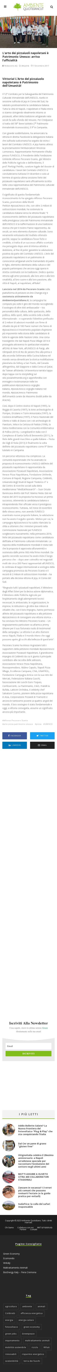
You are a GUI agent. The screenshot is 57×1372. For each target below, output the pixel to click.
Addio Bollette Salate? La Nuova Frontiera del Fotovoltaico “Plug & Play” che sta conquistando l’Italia (35, 1130)
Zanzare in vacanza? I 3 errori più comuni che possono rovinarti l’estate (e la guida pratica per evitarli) (35, 1192)
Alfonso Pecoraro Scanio (16, 720)
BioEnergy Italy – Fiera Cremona (19, 1272)
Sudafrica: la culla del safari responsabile (34, 1205)
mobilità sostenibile (15, 1347)
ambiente (27, 1306)
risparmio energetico (33, 1354)
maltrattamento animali (37, 1340)
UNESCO (49, 724)
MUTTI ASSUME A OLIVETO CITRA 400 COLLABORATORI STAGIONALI (33, 1176)
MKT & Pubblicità (44, 1228)
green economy (32, 1327)
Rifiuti (47, 1347)
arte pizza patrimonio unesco (18, 724)
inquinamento (12, 1340)
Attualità (25, 66)
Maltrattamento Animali (15, 1267)
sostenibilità (11, 1361)
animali (41, 1306)
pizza (38, 724)
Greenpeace (28, 1333)
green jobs (10, 1333)
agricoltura (11, 1306)
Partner (23, 1229)
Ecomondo (8, 1258)
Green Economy (11, 1253)
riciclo (35, 1347)
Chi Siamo (9, 1228)
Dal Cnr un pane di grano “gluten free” (32, 1145)
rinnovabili (10, 1354)
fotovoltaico (11, 1327)
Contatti (33, 1229)
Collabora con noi (25, 1228)
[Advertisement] (28, 880)
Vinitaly (6, 1262)
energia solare (26, 1320)
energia (9, 1320)
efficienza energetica (32, 1313)
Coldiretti (10, 1313)
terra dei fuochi (32, 1361)
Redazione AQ (10, 66)
